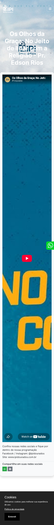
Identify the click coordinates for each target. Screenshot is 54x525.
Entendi (12, 516)
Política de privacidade (14, 509)
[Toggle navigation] (50, 9)
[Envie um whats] (50, 245)
